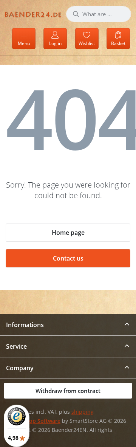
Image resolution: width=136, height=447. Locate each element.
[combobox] (98, 14)
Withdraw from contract (68, 390)
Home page (68, 232)
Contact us (68, 258)
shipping (82, 411)
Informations (25, 325)
